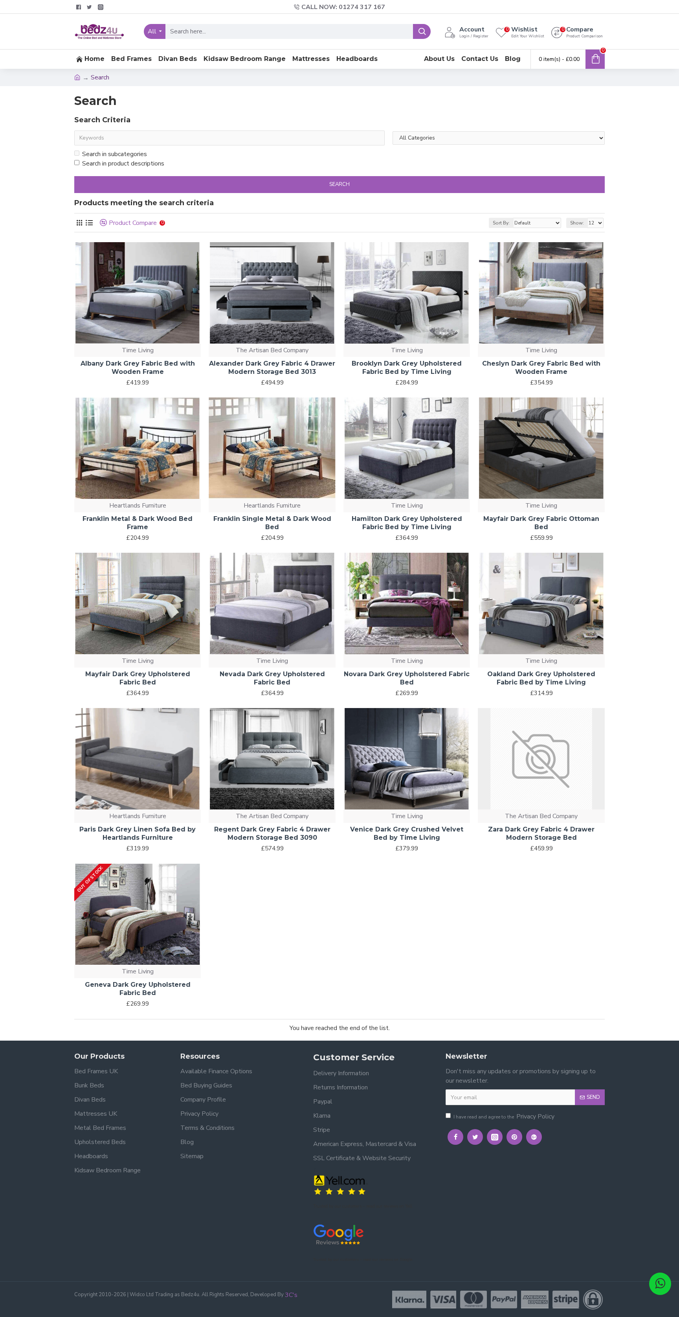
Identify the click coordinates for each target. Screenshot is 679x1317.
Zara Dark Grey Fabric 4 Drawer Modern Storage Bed (541, 833)
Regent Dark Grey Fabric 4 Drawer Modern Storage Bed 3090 (272, 833)
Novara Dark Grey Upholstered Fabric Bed (407, 678)
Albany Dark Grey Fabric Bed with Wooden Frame (138, 367)
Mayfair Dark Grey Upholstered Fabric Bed (137, 678)
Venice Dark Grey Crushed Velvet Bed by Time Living (406, 833)
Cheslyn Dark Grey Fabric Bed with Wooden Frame (541, 367)
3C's (291, 1295)
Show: (577, 223)
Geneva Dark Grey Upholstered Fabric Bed (138, 989)
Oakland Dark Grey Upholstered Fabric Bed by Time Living (541, 678)
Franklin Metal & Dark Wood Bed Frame (138, 523)
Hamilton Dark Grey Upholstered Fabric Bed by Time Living (407, 523)
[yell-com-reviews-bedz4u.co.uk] (340, 1184)
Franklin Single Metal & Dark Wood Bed (272, 523)
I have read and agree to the (503, 1116)
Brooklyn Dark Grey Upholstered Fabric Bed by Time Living (407, 367)
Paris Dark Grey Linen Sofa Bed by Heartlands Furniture (137, 833)
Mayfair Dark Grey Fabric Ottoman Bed (541, 523)
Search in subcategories (114, 154)
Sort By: (501, 223)
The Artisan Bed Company (272, 350)
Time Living (138, 350)
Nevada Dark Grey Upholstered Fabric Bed (272, 678)
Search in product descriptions (123, 163)
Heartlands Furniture (137, 505)
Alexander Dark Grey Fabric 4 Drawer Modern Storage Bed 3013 (272, 367)
